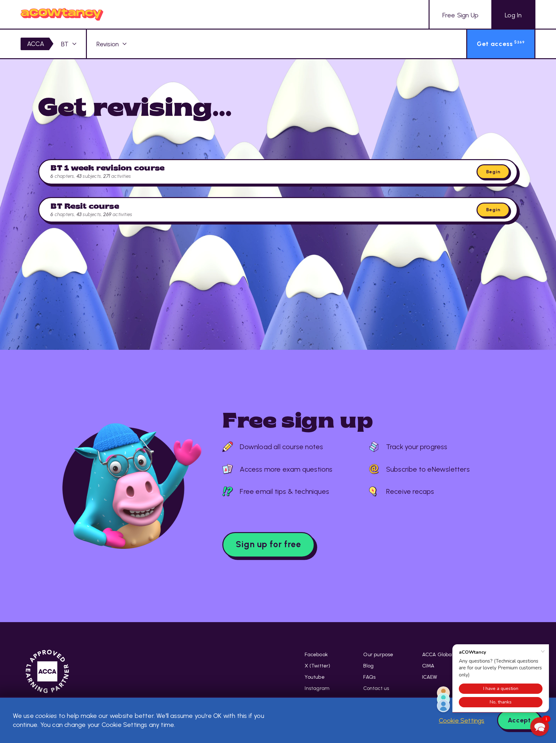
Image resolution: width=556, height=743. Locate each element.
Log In (513, 15)
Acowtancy (62, 14)
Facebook (316, 654)
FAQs (369, 677)
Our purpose (378, 654)
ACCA (35, 44)
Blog (368, 666)
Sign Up (460, 15)
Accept (519, 720)
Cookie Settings (462, 720)
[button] (539, 726)
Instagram (317, 688)
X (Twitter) (317, 666)
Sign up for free (268, 544)
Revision (108, 44)
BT (65, 44)
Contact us (376, 688)
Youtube (314, 677)
